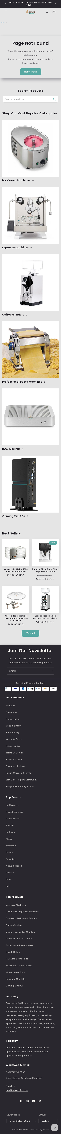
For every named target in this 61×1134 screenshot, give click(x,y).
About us (10, 705)
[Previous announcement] (5, 4)
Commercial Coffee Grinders (20, 932)
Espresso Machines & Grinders (21, 918)
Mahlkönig (11, 845)
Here (15, 1078)
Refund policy (13, 719)
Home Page (30, 71)
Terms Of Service (15, 753)
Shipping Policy (13, 726)
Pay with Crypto (14, 759)
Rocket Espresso (14, 812)
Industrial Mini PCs (15, 979)
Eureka (9, 852)
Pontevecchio (13, 818)
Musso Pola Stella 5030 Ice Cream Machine (16, 570)
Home (3, 23)
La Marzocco (12, 805)
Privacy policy (13, 746)
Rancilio (10, 825)
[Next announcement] (55, 4)
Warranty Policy (14, 739)
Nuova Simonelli (14, 866)
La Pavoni (11, 832)
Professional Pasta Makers (19, 945)
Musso (9, 839)
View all (30, 633)
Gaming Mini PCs (13, 516)
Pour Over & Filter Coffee (19, 938)
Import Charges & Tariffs (18, 773)
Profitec (10, 872)
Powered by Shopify (40, 1130)
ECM (8, 879)
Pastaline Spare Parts (17, 959)
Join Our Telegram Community (21, 780)
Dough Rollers (13, 952)
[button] (6, 12)
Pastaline (10, 859)
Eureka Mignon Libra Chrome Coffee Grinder (45, 617)
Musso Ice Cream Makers (19, 965)
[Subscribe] (51, 671)
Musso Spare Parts (15, 972)
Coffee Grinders (13, 314)
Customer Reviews (15, 766)
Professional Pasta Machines (22, 381)
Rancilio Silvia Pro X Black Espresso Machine (45, 570)
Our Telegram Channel (23, 1047)
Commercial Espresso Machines (22, 911)
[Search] (54, 99)
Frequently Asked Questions (20, 786)
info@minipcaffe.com (17, 1090)
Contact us (11, 712)
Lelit (8, 886)
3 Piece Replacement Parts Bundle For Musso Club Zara (16, 618)
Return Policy (13, 732)
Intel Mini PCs (11, 449)
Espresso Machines (15, 247)
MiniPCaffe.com (25, 1130)
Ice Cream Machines (16, 180)
